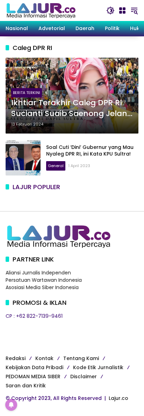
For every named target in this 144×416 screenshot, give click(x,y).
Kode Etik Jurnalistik (98, 367)
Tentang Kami (81, 358)
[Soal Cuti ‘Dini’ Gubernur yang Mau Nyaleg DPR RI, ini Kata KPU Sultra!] (23, 158)
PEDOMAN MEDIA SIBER (33, 376)
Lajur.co (118, 398)
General (56, 165)
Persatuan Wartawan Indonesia (44, 280)
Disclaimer (83, 376)
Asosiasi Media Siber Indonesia (42, 287)
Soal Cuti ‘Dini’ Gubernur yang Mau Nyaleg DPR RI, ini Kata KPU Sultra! (90, 151)
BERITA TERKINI (26, 92)
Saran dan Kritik (26, 385)
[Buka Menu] (122, 10)
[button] (110, 10)
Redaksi (16, 358)
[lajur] (40, 10)
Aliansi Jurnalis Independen (38, 272)
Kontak (44, 358)
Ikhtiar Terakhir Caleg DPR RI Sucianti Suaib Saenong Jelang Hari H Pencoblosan (71, 108)
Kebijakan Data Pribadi (34, 367)
